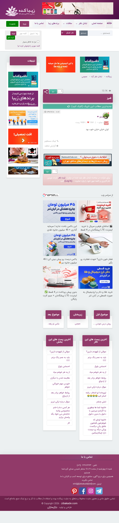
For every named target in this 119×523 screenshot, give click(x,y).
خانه (109, 23)
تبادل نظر (83, 23)
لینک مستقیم (50, 141)
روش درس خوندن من (101, 323)
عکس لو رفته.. (53, 323)
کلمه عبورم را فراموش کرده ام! (29, 45)
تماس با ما (39, 23)
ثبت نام (62, 177)
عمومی (84, 76)
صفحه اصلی (97, 23)
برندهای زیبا (53, 23)
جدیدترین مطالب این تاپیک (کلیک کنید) (91, 106)
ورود (24, 24)
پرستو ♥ (101, 116)
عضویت (12, 24)
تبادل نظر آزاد (96, 76)
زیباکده (109, 76)
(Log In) (68, 181)
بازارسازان (52, 507)
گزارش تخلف (50, 146)
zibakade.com (69, 503)
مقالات (69, 23)
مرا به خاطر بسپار (29, 41)
